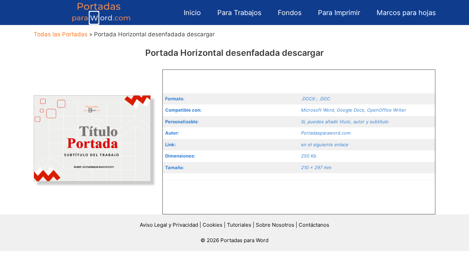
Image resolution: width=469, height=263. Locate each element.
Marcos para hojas (406, 13)
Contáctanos (314, 225)
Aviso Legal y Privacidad (169, 225)
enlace (341, 144)
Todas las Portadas (61, 34)
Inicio (192, 13)
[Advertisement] (298, 80)
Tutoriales (239, 225)
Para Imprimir (339, 13)
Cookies (212, 225)
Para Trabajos (239, 13)
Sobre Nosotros (275, 225)
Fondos (289, 13)
